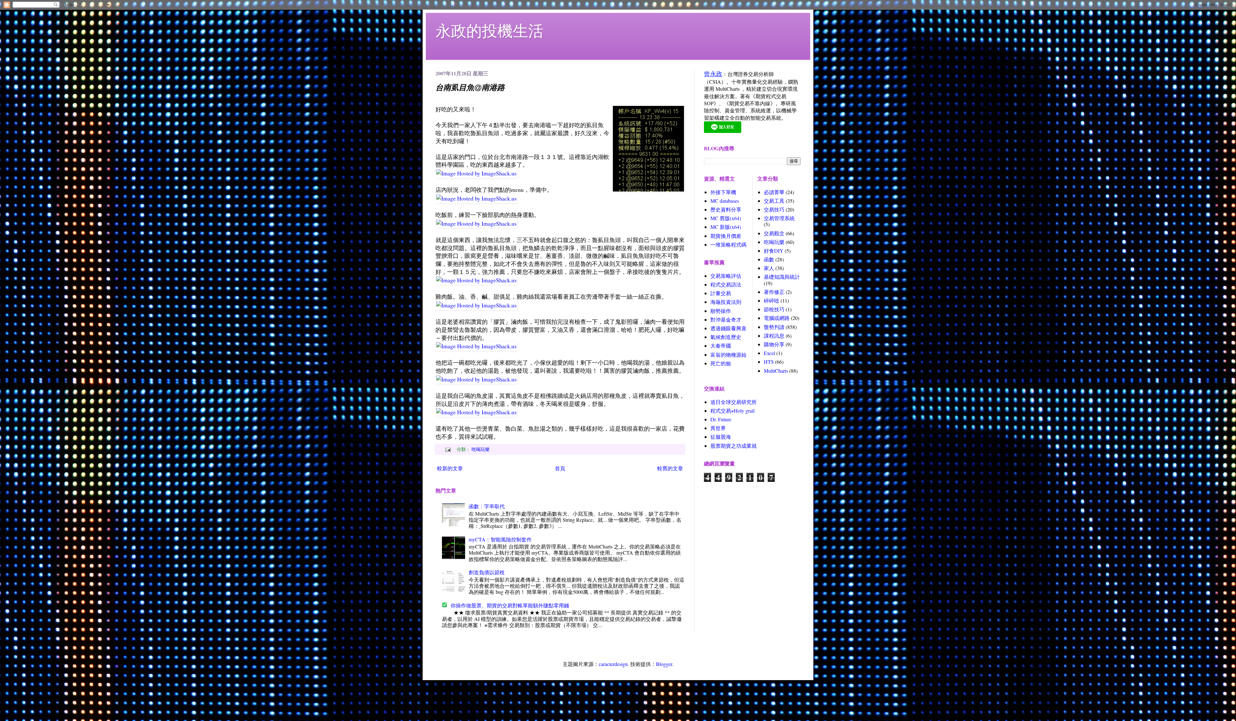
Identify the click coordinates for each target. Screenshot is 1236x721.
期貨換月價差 (725, 235)
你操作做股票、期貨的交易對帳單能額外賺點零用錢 (510, 605)
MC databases (724, 200)
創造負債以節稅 (487, 572)
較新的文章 (450, 468)
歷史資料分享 (725, 209)
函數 (769, 259)
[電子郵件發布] (447, 449)
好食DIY (773, 250)
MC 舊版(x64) (725, 218)
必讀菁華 (774, 192)
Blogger (664, 663)
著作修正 (774, 291)
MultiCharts (776, 370)
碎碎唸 (771, 300)
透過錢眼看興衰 (728, 328)
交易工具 (774, 200)
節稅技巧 (774, 309)
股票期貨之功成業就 (733, 445)
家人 (769, 268)
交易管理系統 (779, 218)
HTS (769, 361)
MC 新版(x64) (725, 226)
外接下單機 (723, 192)
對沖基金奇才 (725, 319)
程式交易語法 (725, 284)
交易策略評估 (725, 275)
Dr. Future (720, 419)
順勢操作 (720, 310)
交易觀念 (774, 233)
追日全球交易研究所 (733, 401)
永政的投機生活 (489, 30)
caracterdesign (613, 663)
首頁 (560, 468)
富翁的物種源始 (728, 354)
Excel (769, 353)
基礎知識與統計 (782, 276)
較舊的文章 (670, 468)
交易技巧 (774, 209)
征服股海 (720, 436)
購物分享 (774, 344)
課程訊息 (774, 335)
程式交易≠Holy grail (732, 410)
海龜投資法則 (725, 301)
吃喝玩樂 (481, 449)
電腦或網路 (777, 317)
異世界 (718, 428)
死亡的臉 (720, 363)
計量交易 (720, 293)
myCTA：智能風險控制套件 (500, 539)
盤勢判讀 (774, 326)
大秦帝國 (720, 345)
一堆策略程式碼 (728, 244)
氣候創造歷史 (725, 336)
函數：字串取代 (487, 506)
